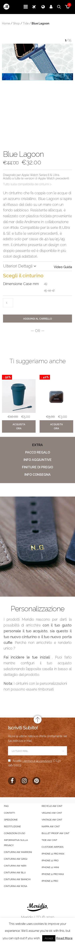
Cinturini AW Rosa (15, 886)
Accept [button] (49, 938)
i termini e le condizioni (37, 760)
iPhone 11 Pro (50, 881)
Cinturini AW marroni (18, 852)
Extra (37, 445)
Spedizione (11, 819)
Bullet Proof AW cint (55, 833)
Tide (26, 23)
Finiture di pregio (37, 467)
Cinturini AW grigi (15, 859)
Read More (64, 938)
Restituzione (12, 826)
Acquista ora (19, 426)
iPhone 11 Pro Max (53, 874)
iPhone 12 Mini (50, 867)
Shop (16, 23)
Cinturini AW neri (15, 865)
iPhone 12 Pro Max (53, 853)
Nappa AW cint (51, 826)
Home (6, 23)
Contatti (9, 812)
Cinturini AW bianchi (17, 879)
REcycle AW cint (52, 806)
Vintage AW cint (52, 819)
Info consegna (37, 475)
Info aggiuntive (38, 460)
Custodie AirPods (52, 846)
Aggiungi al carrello (37, 318)
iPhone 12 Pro (50, 860)
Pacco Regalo (37, 452)
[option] (19, 405)
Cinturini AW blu (15, 872)
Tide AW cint (49, 840)
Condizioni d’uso (14, 833)
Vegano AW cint (52, 812)
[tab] (37, 445)
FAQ (6, 806)
